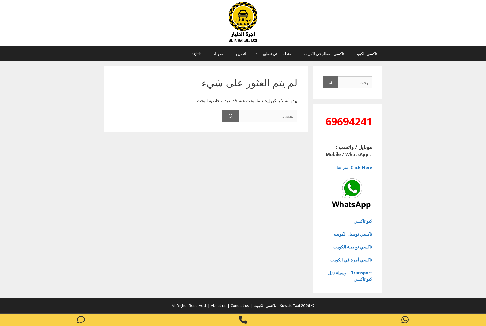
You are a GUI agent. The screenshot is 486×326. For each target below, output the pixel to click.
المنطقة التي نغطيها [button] (278, 53)
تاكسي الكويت (365, 53)
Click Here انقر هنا (354, 167)
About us (219, 305)
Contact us (240, 305)
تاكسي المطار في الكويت (324, 53)
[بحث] (230, 116)
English (195, 53)
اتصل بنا (239, 53)
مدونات (217, 53)
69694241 (349, 121)
